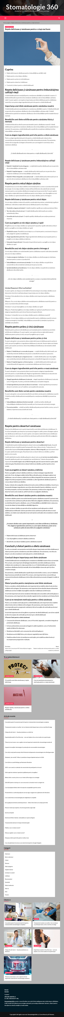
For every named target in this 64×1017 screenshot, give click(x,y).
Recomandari (8, 879)
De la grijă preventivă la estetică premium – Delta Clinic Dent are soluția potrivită (26, 802)
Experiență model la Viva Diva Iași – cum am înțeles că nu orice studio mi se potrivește (27, 737)
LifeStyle (7, 876)
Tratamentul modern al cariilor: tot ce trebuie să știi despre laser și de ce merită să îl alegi (28, 727)
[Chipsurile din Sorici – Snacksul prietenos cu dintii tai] (17, 938)
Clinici (6, 860)
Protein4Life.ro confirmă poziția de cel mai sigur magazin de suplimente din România (27, 792)
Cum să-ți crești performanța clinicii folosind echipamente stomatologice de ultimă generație (29, 752)
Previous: (18, 648)
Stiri (6, 891)
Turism (7, 894)
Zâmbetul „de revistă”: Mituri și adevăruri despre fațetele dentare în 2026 (24, 757)
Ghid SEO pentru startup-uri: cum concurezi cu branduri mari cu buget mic (24, 782)
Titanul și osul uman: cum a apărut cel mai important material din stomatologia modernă (28, 742)
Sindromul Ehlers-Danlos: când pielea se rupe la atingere (20, 817)
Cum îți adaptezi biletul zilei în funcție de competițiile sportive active (23, 787)
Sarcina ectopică (9, 812)
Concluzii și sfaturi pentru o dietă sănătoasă (20, 85)
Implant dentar (9, 869)
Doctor (7, 989)
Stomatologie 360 (32, 7)
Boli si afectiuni (9, 857)
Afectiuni (7, 854)
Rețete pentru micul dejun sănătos (17, 76)
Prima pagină (6, 22)
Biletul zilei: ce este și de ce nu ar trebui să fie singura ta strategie (22, 777)
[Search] (59, 18)
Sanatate (7, 882)
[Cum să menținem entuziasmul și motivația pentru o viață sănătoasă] (46, 669)
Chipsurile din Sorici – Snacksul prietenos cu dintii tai (19, 732)
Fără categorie (9, 866)
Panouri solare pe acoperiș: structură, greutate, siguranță (20, 807)
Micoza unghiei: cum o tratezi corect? (15, 833)
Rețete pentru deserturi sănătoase (17, 82)
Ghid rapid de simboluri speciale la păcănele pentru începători (21, 772)
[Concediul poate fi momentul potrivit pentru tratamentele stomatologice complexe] (17, 911)
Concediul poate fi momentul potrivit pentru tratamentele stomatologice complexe (27, 722)
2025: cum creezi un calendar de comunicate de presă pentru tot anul (23, 767)
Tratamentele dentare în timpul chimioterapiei (17, 822)
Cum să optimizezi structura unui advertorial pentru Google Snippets (23, 843)
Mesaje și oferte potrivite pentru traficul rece (17, 838)
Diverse (7, 863)
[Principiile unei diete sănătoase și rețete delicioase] (17, 669)
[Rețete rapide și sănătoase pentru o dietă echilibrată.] (17, 696)
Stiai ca (7, 888)
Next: (46, 648)
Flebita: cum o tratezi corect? (12, 827)
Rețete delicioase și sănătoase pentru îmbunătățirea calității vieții (26, 73)
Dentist (7, 991)
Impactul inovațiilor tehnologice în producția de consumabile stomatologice (25, 747)
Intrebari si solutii (9, 26)
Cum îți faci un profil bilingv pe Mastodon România (18, 762)
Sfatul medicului (9, 885)
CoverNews (42, 1014)
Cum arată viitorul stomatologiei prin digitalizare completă (20, 797)
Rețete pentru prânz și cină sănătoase (18, 79)
